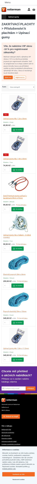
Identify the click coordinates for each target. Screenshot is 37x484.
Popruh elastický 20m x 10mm (14, 311)
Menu (8, 2)
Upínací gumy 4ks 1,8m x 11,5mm (16, 348)
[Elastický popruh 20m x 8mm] (18, 262)
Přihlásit (30, 388)
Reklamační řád (6, 429)
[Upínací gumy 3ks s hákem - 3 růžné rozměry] (18, 223)
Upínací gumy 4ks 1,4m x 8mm (15, 159)
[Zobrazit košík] (33, 9)
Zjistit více (8, 77)
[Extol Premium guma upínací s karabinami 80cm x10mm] (18, 184)
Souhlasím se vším (19, 474)
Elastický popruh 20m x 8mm (14, 274)
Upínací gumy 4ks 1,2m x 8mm (15, 118)
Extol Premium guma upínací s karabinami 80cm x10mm (15, 197)
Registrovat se (20, 77)
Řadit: (4, 87)
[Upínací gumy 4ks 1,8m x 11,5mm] (18, 336)
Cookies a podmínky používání (11, 444)
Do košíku (19, 130)
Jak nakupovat (6, 435)
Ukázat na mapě (11, 416)
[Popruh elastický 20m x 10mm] (18, 299)
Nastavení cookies (19, 479)
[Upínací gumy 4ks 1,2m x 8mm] (18, 103)
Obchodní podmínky (8, 432)
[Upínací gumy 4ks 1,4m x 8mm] (18, 144)
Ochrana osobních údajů (9, 441)
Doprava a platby (7, 438)
